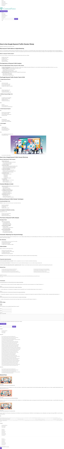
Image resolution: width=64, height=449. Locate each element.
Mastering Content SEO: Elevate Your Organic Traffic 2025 (10, 346)
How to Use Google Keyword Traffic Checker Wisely (9, 357)
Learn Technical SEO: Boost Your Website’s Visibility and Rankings (11, 347)
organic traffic (6, 59)
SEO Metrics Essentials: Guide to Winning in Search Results (10, 345)
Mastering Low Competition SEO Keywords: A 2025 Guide (10, 341)
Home (3, 0)
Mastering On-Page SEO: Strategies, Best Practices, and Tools (10, 344)
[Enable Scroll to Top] (1, 448)
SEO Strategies (40, 420)
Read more (7, 388)
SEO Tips (49, 420)
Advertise (3, 430)
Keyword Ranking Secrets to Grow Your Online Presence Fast (10, 350)
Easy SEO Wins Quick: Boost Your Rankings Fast (8, 336)
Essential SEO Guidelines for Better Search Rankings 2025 (10, 365)
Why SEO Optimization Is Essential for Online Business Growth (11, 358)
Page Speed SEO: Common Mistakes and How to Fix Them (10, 362)
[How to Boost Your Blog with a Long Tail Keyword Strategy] (6, 396)
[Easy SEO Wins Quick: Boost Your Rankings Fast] (6, 383)
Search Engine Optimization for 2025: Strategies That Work (10, 359)
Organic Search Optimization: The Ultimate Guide (9, 338)
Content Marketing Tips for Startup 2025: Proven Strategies (10, 342)
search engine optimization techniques (10, 420)
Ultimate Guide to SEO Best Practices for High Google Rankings (11, 360)
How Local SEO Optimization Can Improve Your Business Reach (11, 356)
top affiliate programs (51, 420)
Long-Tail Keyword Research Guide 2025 (7, 340)
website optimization (58, 420)
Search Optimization (7, 221)
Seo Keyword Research (32, 420)
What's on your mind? (3, 313)
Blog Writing (4, 2)
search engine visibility (19, 420)
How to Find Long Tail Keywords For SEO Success (9, 353)
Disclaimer (3, 441)
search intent (23, 420)
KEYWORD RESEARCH (5, 418)
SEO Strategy (43, 420)
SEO (24, 420)
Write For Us (4, 4)
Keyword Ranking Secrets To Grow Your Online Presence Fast (9, 297)
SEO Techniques (47, 420)
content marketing (9, 73)
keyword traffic (3, 55)
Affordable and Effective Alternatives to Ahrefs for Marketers (10, 361)
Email (1, 310)
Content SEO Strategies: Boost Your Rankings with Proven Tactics (11, 339)
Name (1, 308)
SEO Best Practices (27, 420)
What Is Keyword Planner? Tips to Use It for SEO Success (10, 363)
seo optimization (36, 420)
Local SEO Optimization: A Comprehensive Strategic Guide (9, 292)
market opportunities (11, 70)
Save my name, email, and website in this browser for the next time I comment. (11, 321)
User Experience (55, 420)
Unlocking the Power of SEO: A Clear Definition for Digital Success (11, 348)
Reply (1, 286)
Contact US (3, 5)
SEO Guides (3, 1)
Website (1, 312)
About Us (3, 429)
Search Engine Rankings (15, 420)
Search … (1, 326)
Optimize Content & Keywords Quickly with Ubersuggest (10, 351)
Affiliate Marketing (4, 3)
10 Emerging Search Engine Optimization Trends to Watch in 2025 (11, 349)
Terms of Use (4, 442)
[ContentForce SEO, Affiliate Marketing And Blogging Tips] (8, 9)
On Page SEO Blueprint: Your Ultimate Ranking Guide (8, 282)
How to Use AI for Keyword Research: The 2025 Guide (9, 343)
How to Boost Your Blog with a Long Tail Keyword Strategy (10, 337)
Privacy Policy (4, 443)
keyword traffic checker (10, 241)
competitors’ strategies (12, 69)
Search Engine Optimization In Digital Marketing (7, 287)
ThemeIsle (7, 446)
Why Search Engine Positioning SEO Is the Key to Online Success (11, 364)
